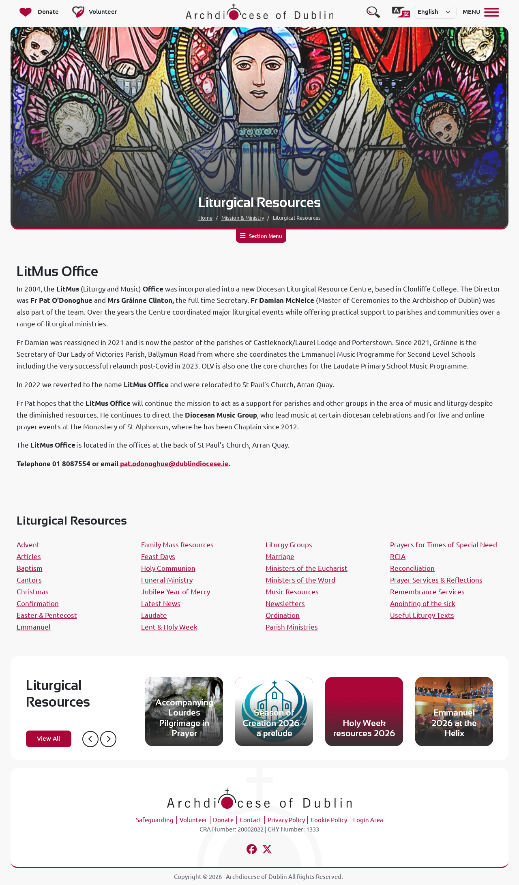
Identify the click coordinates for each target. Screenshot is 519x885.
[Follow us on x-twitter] (267, 850)
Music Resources (292, 592)
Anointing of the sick (422, 603)
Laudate (154, 615)
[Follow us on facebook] (251, 850)
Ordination (283, 615)
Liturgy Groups (289, 545)
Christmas (33, 592)
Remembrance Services (427, 592)
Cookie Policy (329, 819)
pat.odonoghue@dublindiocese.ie (174, 463)
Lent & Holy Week (169, 627)
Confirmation (38, 603)
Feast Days (158, 556)
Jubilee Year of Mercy (175, 592)
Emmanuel (34, 627)
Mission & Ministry (242, 218)
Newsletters (285, 603)
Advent (28, 545)
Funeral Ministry (167, 580)
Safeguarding (155, 819)
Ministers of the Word (300, 580)
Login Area (368, 819)
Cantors (29, 580)
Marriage (280, 556)
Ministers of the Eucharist (306, 568)
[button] (90, 739)
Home (205, 218)
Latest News (160, 603)
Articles (29, 556)
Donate (223, 819)
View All (48, 738)
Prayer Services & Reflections (436, 580)
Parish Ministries (292, 627)
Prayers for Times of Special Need (443, 545)
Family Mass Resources (177, 545)
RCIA (397, 556)
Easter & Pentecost (47, 615)
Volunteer (193, 819)
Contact (251, 819)
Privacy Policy (286, 819)
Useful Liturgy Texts (422, 615)
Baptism (30, 568)
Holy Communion (168, 568)
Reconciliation (412, 568)
